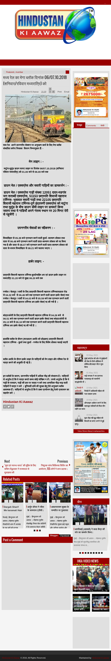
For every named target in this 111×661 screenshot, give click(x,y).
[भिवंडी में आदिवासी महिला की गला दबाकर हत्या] (79, 390)
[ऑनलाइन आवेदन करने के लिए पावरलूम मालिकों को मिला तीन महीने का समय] (79, 402)
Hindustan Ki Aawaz (30, 92)
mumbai (19, 72)
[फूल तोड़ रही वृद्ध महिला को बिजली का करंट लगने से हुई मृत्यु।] (79, 417)
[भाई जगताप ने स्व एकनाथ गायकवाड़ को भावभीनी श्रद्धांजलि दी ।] (79, 375)
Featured (10, 72)
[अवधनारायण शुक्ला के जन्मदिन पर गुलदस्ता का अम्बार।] (60, 492)
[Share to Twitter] (16, 494)
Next (69, 492)
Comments (91, 125)
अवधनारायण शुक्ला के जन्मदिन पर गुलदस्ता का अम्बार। (60, 510)
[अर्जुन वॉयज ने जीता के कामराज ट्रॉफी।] (36, 492)
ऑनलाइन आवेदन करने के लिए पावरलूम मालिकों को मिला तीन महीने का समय (90, 406)
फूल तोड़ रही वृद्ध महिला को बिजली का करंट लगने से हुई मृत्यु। (89, 421)
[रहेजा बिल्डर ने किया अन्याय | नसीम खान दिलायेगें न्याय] (91, 578)
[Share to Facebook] (13, 494)
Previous (3, 492)
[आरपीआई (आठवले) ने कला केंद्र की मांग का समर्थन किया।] (90, 515)
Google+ (12, 407)
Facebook (5, 407)
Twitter (8, 407)
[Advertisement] (55, 51)
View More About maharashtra (91, 431)
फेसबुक (79, 125)
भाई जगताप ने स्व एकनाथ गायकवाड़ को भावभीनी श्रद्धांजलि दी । (89, 379)
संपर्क (102, 125)
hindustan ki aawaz (100, 658)
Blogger (54, 535)
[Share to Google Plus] (20, 494)
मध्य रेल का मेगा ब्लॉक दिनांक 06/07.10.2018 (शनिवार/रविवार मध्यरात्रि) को (35, 80)
